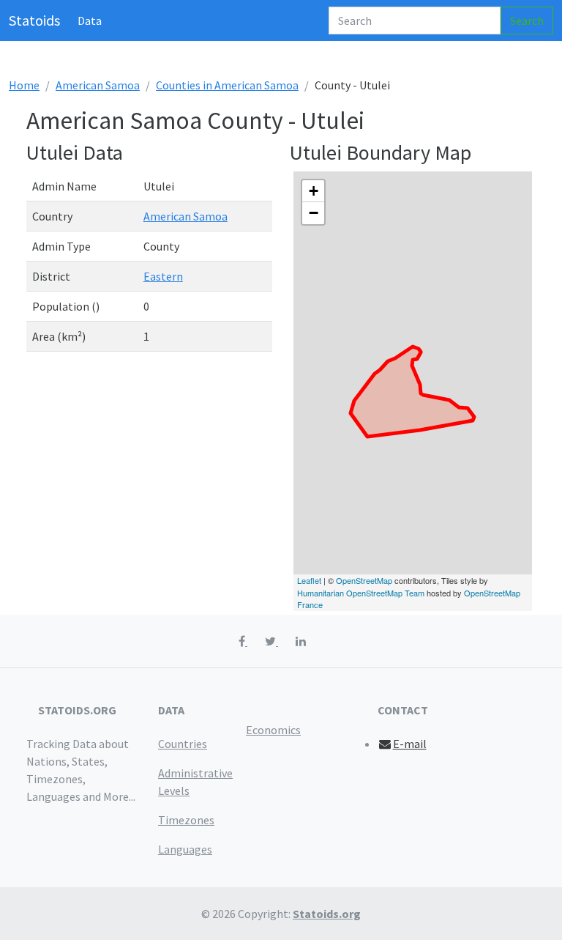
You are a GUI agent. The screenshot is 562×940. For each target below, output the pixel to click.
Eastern (163, 276)
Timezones (186, 820)
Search (527, 20)
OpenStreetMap (364, 580)
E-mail (410, 743)
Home (24, 85)
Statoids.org (327, 913)
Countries (182, 743)
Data (90, 20)
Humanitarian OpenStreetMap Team (360, 593)
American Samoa (98, 85)
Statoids (34, 20)
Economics (273, 729)
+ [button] (313, 191)
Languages (185, 849)
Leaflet (309, 580)
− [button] (313, 213)
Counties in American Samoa (227, 85)
